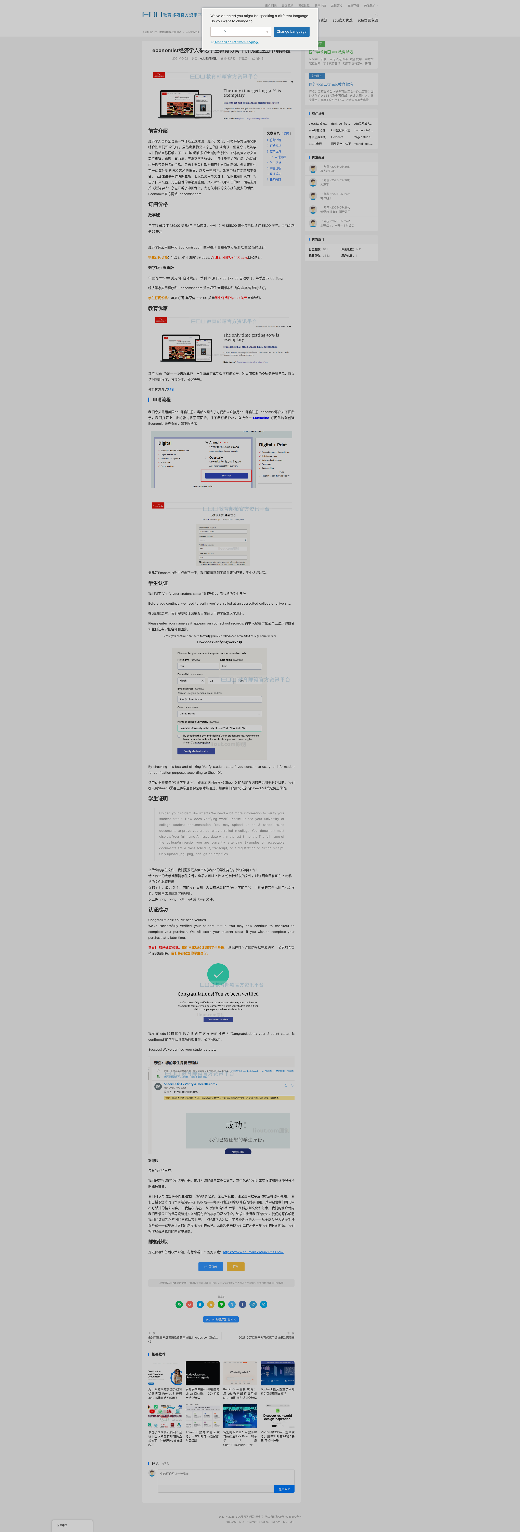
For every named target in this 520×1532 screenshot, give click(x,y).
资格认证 (304, 5)
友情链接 (336, 5)
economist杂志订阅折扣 (221, 1319)
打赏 (235, 1266)
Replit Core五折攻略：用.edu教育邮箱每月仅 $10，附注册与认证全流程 (240, 1393)
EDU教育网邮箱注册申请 (174, 14)
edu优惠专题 (368, 20)
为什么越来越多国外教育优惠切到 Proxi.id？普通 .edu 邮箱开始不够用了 (165, 1393)
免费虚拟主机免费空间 (319, 137)
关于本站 (320, 5)
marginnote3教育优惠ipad (364, 130)
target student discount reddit (364, 137)
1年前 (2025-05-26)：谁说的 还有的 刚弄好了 (336, 209)
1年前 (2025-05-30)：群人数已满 (336, 169)
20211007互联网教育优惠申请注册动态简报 (267, 1337)
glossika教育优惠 (319, 123)
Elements (337, 137)
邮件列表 (271, 5)
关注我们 (369, 5)
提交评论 (284, 1489)
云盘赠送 (287, 5)
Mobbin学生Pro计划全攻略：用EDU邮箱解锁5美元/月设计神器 (277, 1436)
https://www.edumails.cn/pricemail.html (253, 1252)
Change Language (292, 31)
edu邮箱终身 (317, 130)
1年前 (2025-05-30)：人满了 (336, 182)
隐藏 (286, 133)
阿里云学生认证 (341, 143)
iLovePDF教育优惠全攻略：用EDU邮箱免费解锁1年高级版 (202, 1436)
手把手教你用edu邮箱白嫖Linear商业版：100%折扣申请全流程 (202, 1393)
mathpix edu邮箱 (364, 143)
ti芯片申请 (315, 143)
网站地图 (270, 1516)
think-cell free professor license (341, 123)
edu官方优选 (343, 20)
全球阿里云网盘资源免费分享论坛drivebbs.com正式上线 (183, 1339)
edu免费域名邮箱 (364, 123)
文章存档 (353, 5)
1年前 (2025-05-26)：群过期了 (336, 196)
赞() (258, 58)
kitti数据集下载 (340, 130)
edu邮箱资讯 (193, 32)
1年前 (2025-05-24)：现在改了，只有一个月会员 (337, 223)
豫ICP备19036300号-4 (288, 1516)
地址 (171, 389)
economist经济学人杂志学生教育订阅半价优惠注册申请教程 (221, 50)
